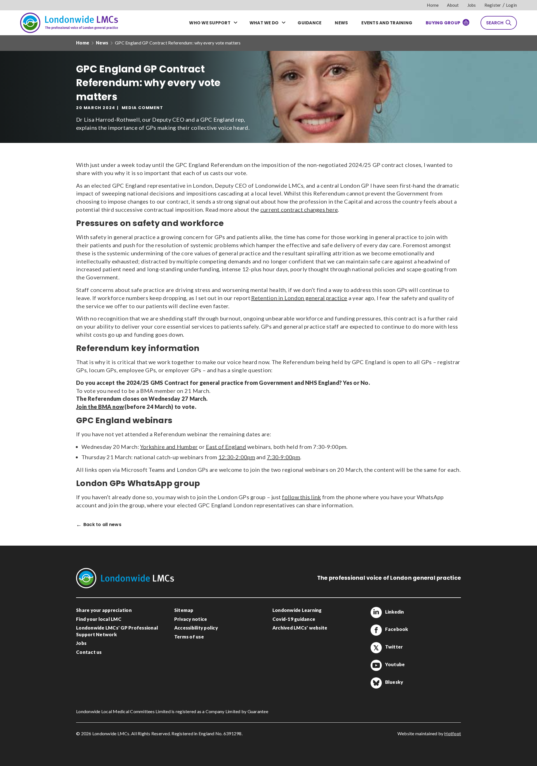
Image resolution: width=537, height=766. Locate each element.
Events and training (386, 23)
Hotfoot (452, 733)
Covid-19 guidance (293, 619)
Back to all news (102, 525)
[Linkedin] (376, 612)
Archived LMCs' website (300, 628)
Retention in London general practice (299, 297)
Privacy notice (190, 619)
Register (492, 5)
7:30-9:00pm (283, 457)
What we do (264, 23)
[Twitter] (376, 647)
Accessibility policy (196, 628)
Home (433, 5)
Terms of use (189, 637)
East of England (226, 446)
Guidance (309, 23)
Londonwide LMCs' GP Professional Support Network (117, 631)
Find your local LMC (98, 619)
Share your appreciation (104, 610)
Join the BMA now (100, 406)
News (341, 23)
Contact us (89, 652)
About (453, 5)
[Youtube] (376, 665)
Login (511, 5)
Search (494, 23)
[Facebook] (376, 630)
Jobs (471, 5)
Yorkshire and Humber (169, 446)
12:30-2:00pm (236, 457)
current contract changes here (299, 209)
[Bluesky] (376, 683)
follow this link (301, 497)
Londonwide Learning (297, 610)
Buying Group (443, 23)
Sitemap (184, 610)
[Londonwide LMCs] (69, 23)
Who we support (209, 23)
